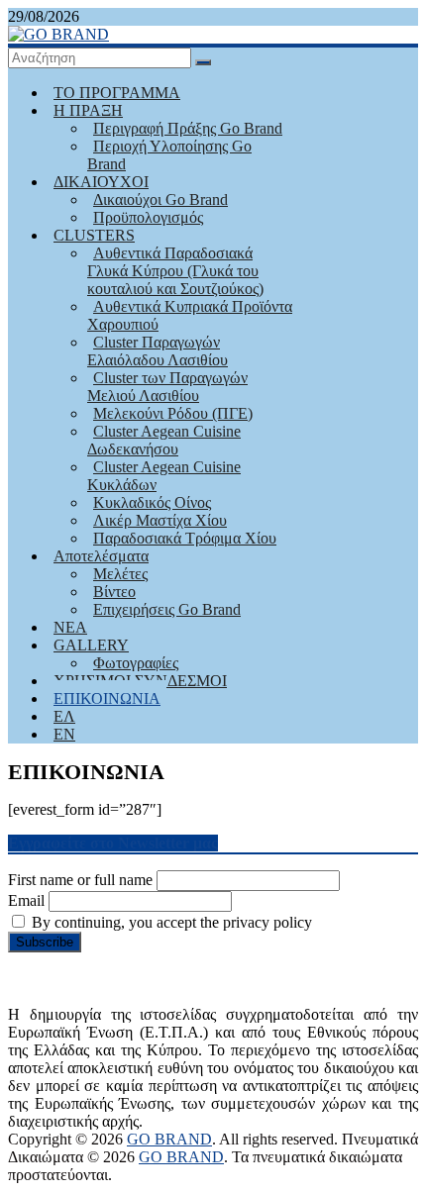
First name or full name (80, 879)
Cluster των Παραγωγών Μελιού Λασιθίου (167, 386)
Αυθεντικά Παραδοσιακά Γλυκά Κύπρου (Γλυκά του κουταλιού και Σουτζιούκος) (175, 271)
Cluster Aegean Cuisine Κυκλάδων (164, 475)
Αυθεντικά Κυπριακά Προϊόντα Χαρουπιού (189, 315)
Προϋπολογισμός (148, 217)
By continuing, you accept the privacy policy (170, 922)
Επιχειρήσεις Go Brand (167, 609)
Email (26, 900)
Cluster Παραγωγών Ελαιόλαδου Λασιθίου (157, 351)
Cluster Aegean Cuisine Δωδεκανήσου (164, 440)
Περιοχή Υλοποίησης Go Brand (169, 155)
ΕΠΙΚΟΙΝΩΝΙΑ (106, 698)
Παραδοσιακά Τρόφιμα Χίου (184, 538)
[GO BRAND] (58, 34)
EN (64, 734)
